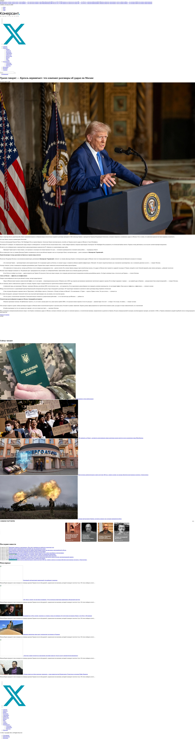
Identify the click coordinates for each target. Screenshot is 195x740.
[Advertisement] (45, 327)
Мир (7, 59)
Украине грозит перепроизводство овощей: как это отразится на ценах (27, 548)
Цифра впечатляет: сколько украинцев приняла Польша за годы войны (27, 551)
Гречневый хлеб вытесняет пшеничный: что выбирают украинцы (40, 580)
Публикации (6, 61)
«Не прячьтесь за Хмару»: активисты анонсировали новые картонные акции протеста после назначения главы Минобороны (110, 438)
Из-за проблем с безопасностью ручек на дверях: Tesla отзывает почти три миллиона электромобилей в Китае (37, 550)
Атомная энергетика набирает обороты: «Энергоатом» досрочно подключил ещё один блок (32, 555)
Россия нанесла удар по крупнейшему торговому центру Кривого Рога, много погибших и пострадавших (36, 553)
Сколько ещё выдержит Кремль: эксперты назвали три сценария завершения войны (100, 518)
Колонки (5, 68)
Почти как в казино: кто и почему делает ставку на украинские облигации (36, 554)
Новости (5, 48)
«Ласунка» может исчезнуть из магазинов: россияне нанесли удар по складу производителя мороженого (50, 655)
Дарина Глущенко (4, 314)
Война (7, 49)
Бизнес (8, 57)
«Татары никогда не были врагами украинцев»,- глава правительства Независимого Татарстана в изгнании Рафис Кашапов (55, 674)
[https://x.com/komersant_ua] (14, 44)
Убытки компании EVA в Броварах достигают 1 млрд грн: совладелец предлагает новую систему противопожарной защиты (41, 557)
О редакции (6, 735)
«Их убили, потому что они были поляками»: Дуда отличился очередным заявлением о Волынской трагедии (51, 599)
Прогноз (8, 65)
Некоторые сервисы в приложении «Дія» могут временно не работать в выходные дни (31, 547)
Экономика (9, 53)
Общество (8, 54)
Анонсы (5, 70)
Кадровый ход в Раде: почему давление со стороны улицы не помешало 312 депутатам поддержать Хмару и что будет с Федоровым (57, 615)
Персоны (5, 730)
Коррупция (9, 56)
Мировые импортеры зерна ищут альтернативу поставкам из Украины (41, 634)
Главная (5, 46)
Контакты (5, 738)
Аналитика (9, 64)
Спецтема (8, 63)
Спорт (7, 60)
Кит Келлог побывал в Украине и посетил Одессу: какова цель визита (27, 558)
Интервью (5, 67)
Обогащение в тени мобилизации (84, 398)
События (8, 50)
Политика (8, 52)
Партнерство (6, 736)
